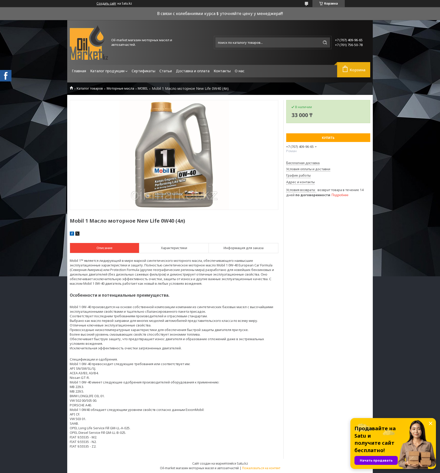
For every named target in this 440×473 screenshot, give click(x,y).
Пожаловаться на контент (261, 468)
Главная (79, 70)
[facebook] (72, 234)
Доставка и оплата (193, 70)
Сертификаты (143, 70)
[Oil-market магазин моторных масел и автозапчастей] (89, 42)
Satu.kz (242, 463)
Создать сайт (106, 3)
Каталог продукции (107, 70)
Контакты (222, 70)
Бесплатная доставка (303, 163)
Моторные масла (120, 88)
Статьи (165, 70)
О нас (239, 70)
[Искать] (325, 42)
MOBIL (143, 88)
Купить (328, 138)
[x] (77, 234)
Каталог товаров (90, 88)
